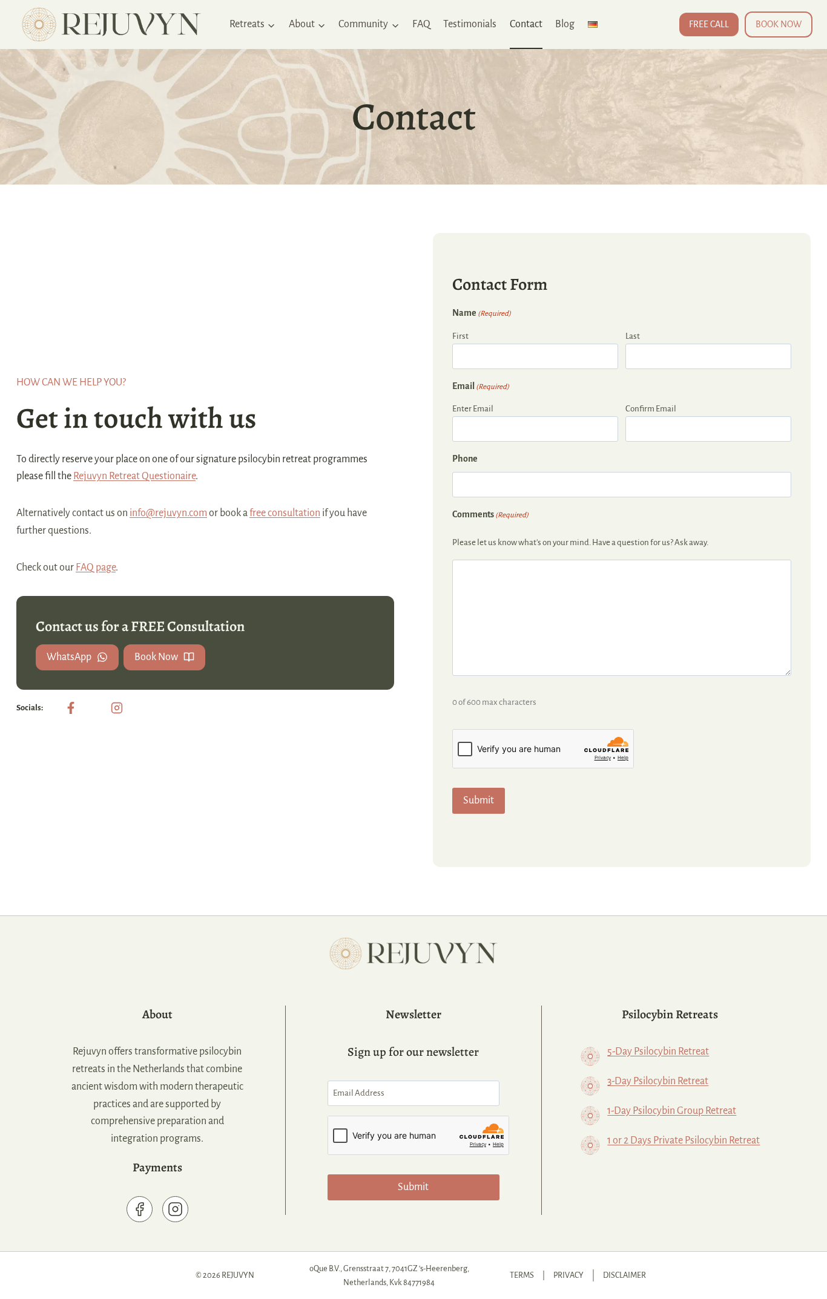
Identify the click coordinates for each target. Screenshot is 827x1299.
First (460, 336)
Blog (565, 24)
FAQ (421, 24)
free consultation (284, 513)
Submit (478, 800)
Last (632, 336)
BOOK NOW (779, 24)
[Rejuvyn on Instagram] (117, 708)
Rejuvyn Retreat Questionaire (134, 476)
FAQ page (96, 567)
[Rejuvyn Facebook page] (140, 1209)
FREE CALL (709, 24)
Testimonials (469, 24)
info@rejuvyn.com (168, 513)
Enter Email (472, 408)
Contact (526, 24)
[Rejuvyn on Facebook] (71, 708)
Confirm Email (650, 408)
